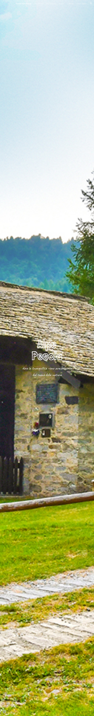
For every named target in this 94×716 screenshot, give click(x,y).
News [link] (61, 3)
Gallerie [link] (70, 3)
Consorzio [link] (39, 3)
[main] (47, 349)
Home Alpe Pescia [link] (23, 3)
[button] (91, 3)
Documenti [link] (51, 3)
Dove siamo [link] (82, 3)
